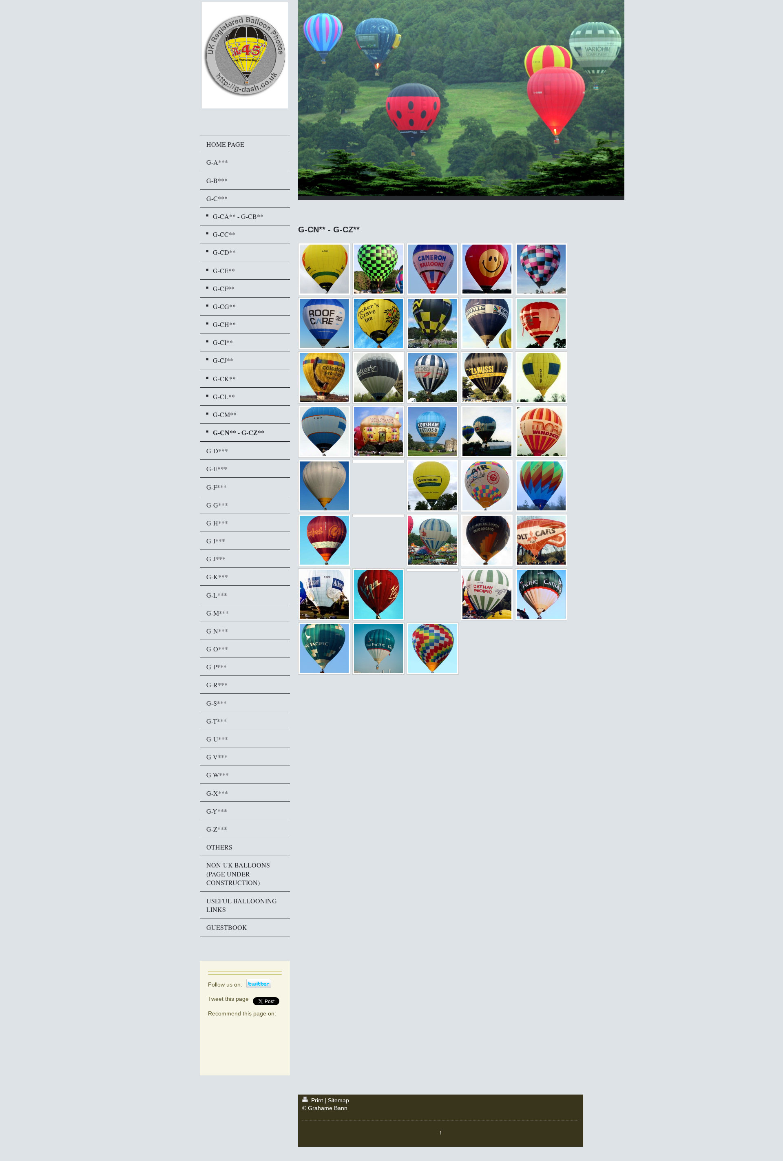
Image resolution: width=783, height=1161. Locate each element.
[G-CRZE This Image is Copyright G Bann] (487, 486)
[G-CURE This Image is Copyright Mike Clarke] (324, 594)
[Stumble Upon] (241, 1043)
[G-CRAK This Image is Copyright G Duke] (541, 432)
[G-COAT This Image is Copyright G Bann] (487, 323)
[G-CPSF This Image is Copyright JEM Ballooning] (487, 432)
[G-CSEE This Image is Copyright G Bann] (541, 486)
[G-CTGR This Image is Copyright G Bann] (433, 540)
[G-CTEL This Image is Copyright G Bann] (378, 515)
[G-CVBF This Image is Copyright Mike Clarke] (378, 594)
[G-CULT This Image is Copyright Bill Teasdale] (541, 540)
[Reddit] (253, 1026)
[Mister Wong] (228, 1043)
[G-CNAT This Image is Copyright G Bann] (378, 269)
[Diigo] (265, 1043)
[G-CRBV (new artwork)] (378, 461)
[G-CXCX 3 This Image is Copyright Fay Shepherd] (324, 648)
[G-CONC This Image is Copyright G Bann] (433, 377)
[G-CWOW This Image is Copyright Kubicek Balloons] (433, 570)
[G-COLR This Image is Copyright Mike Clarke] (324, 377)
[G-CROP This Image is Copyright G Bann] (433, 486)
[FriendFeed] (228, 1059)
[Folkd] (265, 1026)
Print (317, 1100)
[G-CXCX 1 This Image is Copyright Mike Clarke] (487, 594)
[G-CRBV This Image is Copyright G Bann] (324, 486)
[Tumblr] (253, 1043)
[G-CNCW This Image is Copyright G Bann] (324, 323)
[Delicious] (228, 1026)
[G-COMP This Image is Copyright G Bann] (378, 377)
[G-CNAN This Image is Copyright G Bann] (324, 269)
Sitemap (338, 1100)
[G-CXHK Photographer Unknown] (378, 648)
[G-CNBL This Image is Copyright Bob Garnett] (541, 269)
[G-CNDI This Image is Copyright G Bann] (378, 323)
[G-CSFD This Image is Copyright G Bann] (324, 540)
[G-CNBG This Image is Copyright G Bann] (487, 269)
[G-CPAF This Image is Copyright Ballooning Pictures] (433, 432)
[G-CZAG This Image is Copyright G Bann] (433, 648)
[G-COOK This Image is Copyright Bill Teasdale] (487, 377)
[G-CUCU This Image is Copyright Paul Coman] (487, 540)
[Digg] (241, 1026)
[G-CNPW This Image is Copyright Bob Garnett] (433, 323)
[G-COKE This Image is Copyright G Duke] (541, 323)
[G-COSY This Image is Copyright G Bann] (324, 432)
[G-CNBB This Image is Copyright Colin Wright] (433, 269)
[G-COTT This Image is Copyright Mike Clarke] (378, 432)
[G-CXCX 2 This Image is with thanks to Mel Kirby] (541, 594)
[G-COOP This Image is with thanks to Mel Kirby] (541, 377)
